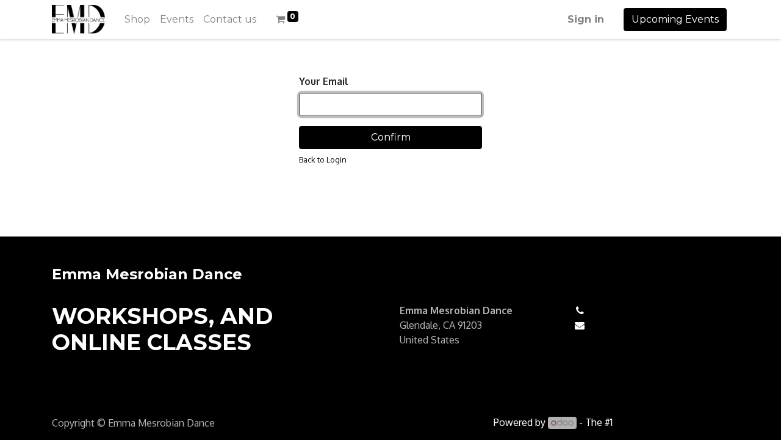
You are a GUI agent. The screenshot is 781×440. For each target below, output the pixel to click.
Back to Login (323, 159)
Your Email (323, 81)
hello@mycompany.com (646, 325)
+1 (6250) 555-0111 (631, 310)
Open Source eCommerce (672, 422)
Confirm (391, 137)
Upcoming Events (675, 19)
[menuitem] (137, 19)
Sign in (585, 19)
